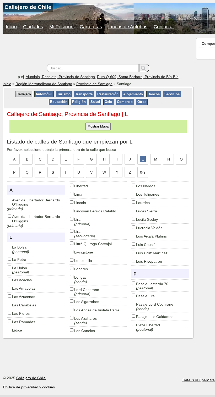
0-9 (143, 172)
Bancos (154, 94)
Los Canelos (84, 331)
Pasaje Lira (145, 296)
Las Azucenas (23, 297)
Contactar (164, 26)
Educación (58, 102)
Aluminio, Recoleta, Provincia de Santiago (60, 77)
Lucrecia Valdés (149, 228)
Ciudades (33, 26)
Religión (79, 102)
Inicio (11, 26)
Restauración (108, 94)
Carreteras (91, 26)
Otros (141, 102)
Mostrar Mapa (98, 126)
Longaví (81, 277)
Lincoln (80, 203)
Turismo (64, 94)
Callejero (24, 94)
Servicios (172, 94)
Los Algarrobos (86, 302)
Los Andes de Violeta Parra (96, 310)
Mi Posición (61, 26)
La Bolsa (19, 247)
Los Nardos (145, 186)
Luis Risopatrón (149, 261)
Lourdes (143, 203)
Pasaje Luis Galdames (154, 317)
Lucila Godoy (147, 219)
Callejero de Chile (31, 378)
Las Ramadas (23, 322)
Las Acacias (22, 280)
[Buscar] (144, 68)
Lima (78, 194)
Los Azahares (85, 318)
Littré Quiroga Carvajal (93, 244)
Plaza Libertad (148, 325)
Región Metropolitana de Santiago (43, 84)
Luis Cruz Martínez (152, 253)
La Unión (19, 268)
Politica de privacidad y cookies (29, 387)
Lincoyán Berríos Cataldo (95, 211)
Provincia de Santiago (94, 84)
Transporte (84, 94)
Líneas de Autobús (127, 26)
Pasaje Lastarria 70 (152, 284)
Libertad (81, 186)
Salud (95, 102)
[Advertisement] (98, 50)
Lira (77, 219)
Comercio (125, 102)
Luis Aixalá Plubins (151, 236)
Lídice (17, 330)
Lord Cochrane (86, 290)
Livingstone (83, 252)
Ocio (108, 102)
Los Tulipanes (147, 194)
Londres (81, 269)
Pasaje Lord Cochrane (154, 304)
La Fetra (19, 259)
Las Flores (21, 313)
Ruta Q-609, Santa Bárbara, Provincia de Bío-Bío (138, 77)
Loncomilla (83, 260)
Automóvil (44, 94)
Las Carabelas (24, 305)
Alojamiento (133, 94)
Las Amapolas (23, 288)
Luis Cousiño (147, 244)
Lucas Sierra (146, 211)
